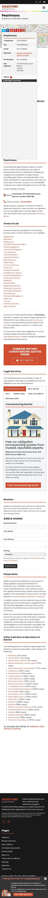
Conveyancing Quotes (11, 848)
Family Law (8, 268)
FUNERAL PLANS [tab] (19, 394)
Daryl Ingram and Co (16, 694)
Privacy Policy (7, 851)
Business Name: (10, 523)
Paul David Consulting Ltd (18, 720)
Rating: (7, 551)
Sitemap (5, 862)
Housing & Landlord (11, 270)
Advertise (5, 865)
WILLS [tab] (7, 394)
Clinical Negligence (11, 247)
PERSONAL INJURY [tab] (12, 398)
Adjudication (9, 236)
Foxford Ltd (12, 702)
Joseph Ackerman (15, 676)
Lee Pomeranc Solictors (17, 660)
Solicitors (5, 837)
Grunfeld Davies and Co (18, 710)
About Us (5, 855)
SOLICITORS (10, 7)
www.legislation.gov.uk (13, 336)
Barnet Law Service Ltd (17, 684)
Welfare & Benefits (11, 304)
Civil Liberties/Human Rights (15, 244)
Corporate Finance (11, 257)
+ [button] (3, 27)
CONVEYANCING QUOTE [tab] (14, 389)
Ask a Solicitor (7, 844)
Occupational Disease (13, 291)
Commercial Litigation (13, 249)
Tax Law (7, 301)
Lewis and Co (13, 699)
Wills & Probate (10, 306)
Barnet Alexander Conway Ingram (22, 668)
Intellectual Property (12, 278)
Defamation (9, 262)
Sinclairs (11, 712)
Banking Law (8, 242)
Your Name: (8, 531)
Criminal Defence (11, 255)
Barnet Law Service (16, 681)
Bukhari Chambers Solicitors (19, 707)
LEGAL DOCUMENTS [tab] (35, 394)
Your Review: (9, 539)
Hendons (11, 704)
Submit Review (10, 566)
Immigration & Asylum (13, 273)
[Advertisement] (24, 135)
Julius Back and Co (15, 679)
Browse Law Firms (9, 841)
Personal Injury (9, 293)
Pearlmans (12, 655)
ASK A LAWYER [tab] (33, 389)
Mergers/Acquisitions (12, 286)
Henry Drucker (14, 717)
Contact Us (6, 869)
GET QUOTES (27, 360)
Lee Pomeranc (14, 658)
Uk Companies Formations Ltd (20, 689)
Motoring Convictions (12, 288)
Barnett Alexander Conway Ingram (22, 663)
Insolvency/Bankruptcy (13, 275)
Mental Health (9, 283)
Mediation (8, 280)
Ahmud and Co (14, 673)
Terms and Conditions (11, 858)
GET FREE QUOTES (23, 894)
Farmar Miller (13, 691)
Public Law (8, 299)
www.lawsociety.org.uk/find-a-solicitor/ (29, 596)
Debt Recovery (10, 260)
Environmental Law (11, 265)
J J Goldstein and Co (16, 686)
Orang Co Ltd (13, 671)
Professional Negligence (13, 296)
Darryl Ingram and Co (17, 697)
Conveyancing (9, 252)
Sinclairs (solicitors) (16, 715)
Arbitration (8, 239)
